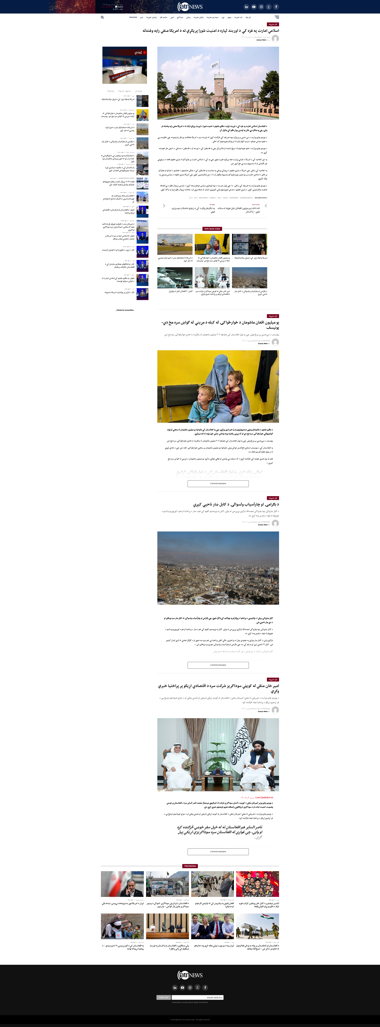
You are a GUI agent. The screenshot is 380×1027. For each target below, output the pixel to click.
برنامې (188, 17)
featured (233, 198)
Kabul (120, 6)
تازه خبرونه (238, 17)
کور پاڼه (248, 17)
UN (195, 198)
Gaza (225, 198)
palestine (203, 198)
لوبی (172, 17)
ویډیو (229, 17)
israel (212, 198)
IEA (219, 198)
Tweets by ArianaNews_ (125, 310)
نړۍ (223, 17)
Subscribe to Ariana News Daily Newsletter (190, 1002)
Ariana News (261, 39)
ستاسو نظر (163, 17)
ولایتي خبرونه (199, 17)
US (190, 198)
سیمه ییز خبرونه (212, 17)
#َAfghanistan (246, 198)
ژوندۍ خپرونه (151, 17)
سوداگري (180, 17)
